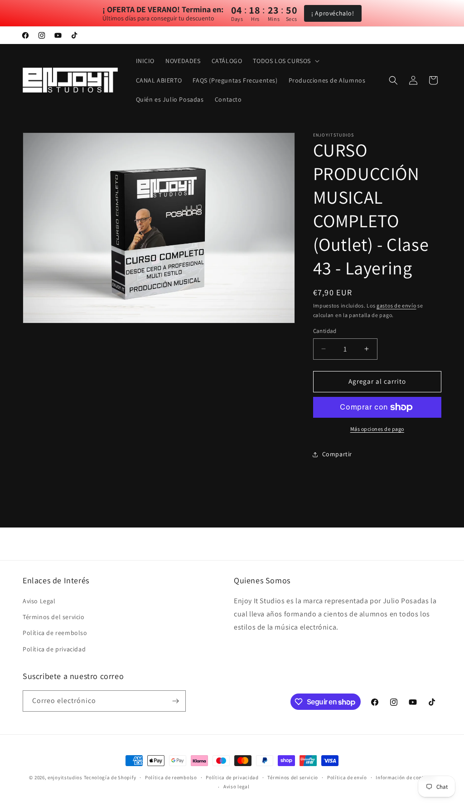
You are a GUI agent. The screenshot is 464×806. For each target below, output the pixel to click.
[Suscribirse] (175, 701)
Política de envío (347, 777)
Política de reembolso (55, 633)
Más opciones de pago (377, 428)
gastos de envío (396, 305)
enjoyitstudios (65, 777)
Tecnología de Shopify (110, 777)
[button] (285, 60)
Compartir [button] (337, 454)
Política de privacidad (54, 649)
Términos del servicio (54, 617)
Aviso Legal (39, 601)
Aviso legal (236, 786)
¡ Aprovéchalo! (332, 13)
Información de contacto (405, 777)
